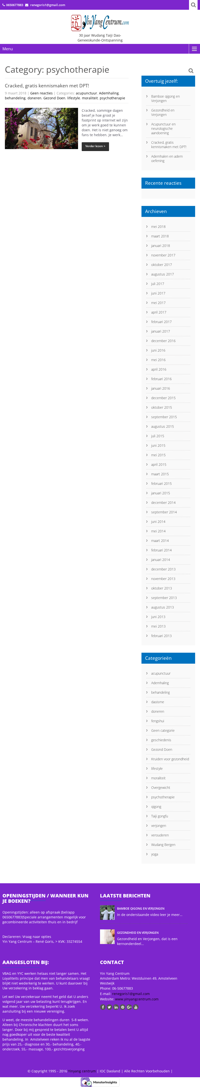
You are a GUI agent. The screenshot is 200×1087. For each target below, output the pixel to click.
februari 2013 (161, 635)
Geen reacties (41, 93)
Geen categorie (163, 730)
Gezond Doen (54, 98)
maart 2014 (160, 540)
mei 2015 (158, 455)
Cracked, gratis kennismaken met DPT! (47, 85)
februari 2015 (161, 483)
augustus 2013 (162, 607)
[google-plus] (129, 1007)
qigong (156, 806)
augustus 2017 (162, 274)
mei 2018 (158, 226)
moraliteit (90, 98)
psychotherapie (112, 98)
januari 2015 (160, 493)
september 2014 (164, 512)
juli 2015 (157, 436)
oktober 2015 (161, 407)
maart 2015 (160, 474)
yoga (154, 854)
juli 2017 (157, 283)
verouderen (160, 835)
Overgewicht (160, 787)
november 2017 (163, 255)
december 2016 (163, 340)
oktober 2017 (161, 264)
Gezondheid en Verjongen (162, 112)
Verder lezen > (95, 146)
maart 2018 (160, 236)
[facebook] (103, 1007)
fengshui (157, 721)
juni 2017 (158, 293)
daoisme (157, 702)
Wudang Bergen (163, 844)
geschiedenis (161, 740)
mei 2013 (158, 626)
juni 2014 (158, 521)
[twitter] (109, 1007)
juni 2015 (158, 445)
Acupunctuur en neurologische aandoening (163, 128)
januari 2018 (160, 245)
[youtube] (136, 1007)
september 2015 (164, 417)
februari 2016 (161, 378)
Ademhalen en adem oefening (167, 158)
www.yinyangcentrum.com (136, 999)
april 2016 (158, 369)
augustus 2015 (162, 426)
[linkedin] (116, 1007)
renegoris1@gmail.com (131, 993)
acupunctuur (86, 93)
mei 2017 (158, 302)
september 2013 (164, 597)
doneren (34, 98)
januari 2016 (160, 388)
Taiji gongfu (159, 816)
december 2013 (163, 569)
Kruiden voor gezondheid (170, 759)
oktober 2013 (161, 588)
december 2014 (163, 502)
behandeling (15, 98)
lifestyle (73, 98)
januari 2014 (160, 559)
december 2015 (163, 398)
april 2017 (158, 312)
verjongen (158, 825)
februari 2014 (161, 550)
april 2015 (158, 464)
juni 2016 (158, 350)
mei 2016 (158, 359)
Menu (7, 48)
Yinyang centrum (82, 1071)
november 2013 (163, 578)
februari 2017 (161, 321)
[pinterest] (122, 1007)
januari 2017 (160, 331)
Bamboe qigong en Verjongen (165, 98)
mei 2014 (158, 531)
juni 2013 (158, 616)
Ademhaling (109, 93)
